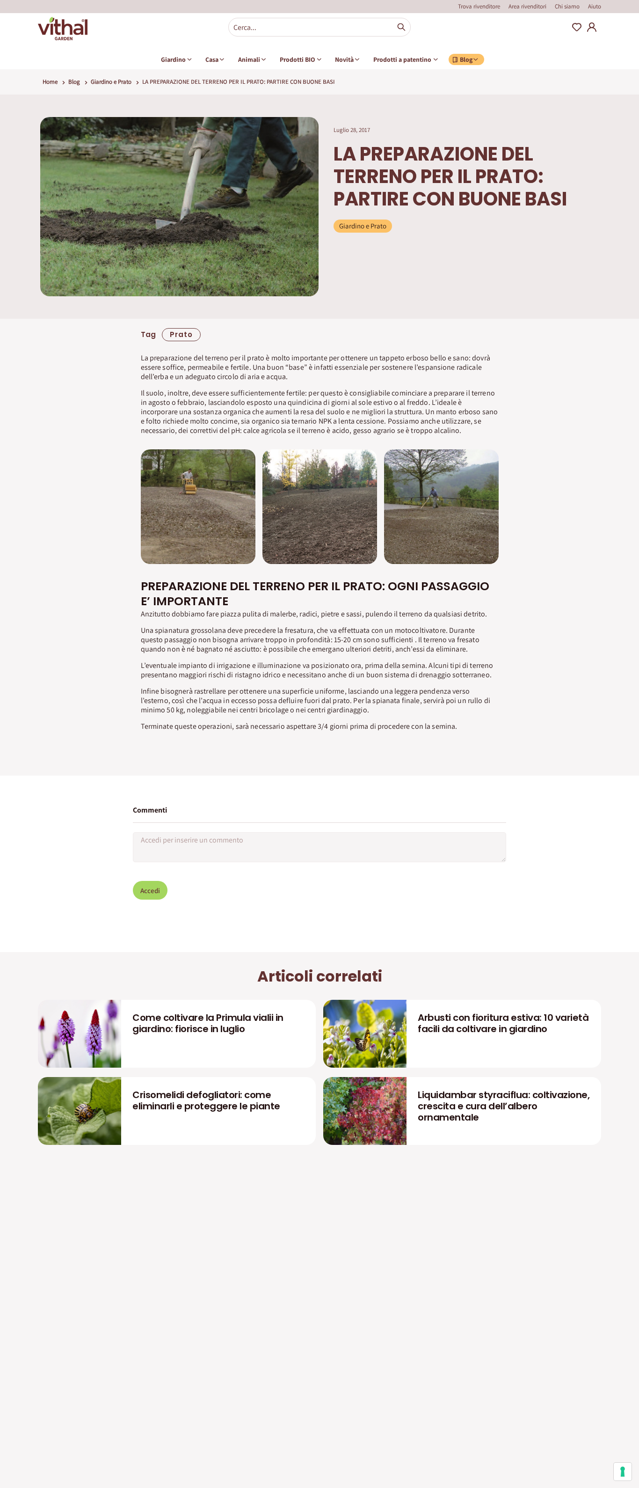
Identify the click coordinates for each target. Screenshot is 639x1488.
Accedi (150, 890)
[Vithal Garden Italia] (62, 28)
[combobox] (319, 27)
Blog (74, 82)
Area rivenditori (527, 6)
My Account (591, 27)
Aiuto (594, 6)
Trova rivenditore (479, 6)
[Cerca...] (401, 27)
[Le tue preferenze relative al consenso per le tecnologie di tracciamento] (623, 1472)
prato (181, 334)
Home (50, 82)
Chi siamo (567, 6)
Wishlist (576, 27)
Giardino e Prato (111, 82)
